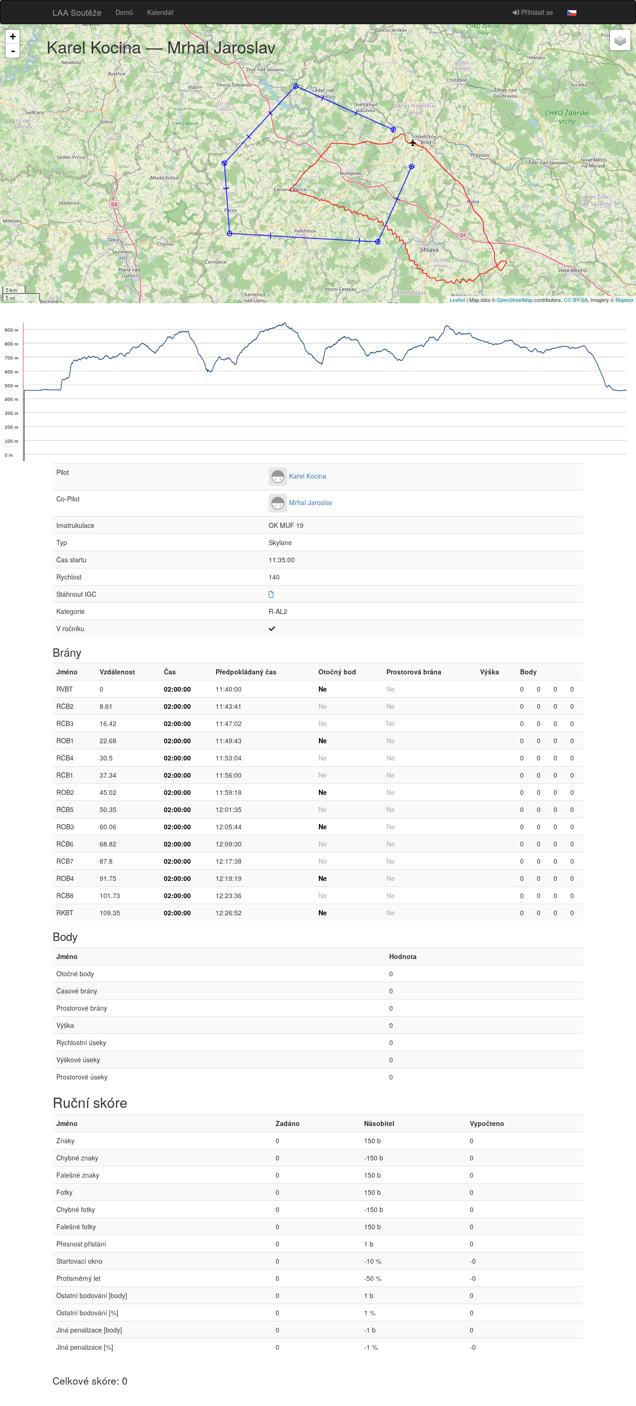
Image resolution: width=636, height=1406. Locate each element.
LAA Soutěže (77, 12)
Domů (124, 12)
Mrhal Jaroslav (310, 502)
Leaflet (457, 299)
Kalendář (160, 12)
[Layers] (620, 40)
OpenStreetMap (515, 299)
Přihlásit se (536, 12)
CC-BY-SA (576, 299)
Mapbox (625, 299)
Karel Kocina (307, 475)
